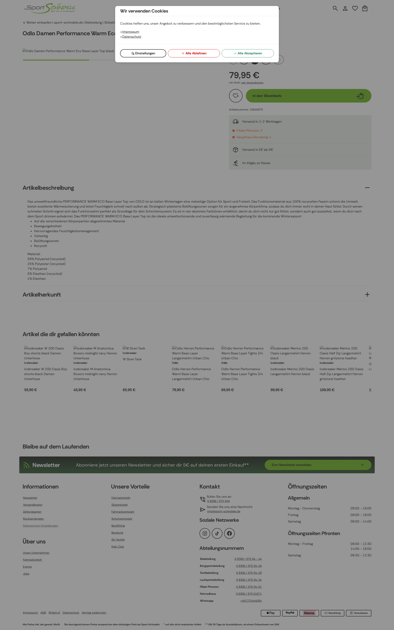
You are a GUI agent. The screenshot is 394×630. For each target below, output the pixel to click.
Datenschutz (131, 36)
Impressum (130, 32)
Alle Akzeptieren (250, 53)
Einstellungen (145, 53)
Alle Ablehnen (196, 53)
